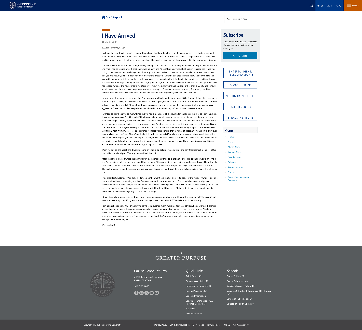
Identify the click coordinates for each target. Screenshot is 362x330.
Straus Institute (240, 117)
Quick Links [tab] (194, 271)
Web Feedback (192, 313)
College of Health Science (239, 303)
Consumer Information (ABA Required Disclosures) (199, 302)
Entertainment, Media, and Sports (240, 73)
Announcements (235, 167)
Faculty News (234, 157)
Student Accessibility (195, 281)
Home (231, 136)
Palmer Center (240, 107)
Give (338, 5)
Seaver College (234, 276)
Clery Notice (198, 324)
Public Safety (192, 276)
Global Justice (240, 85)
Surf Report (114, 17)
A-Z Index (190, 308)
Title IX (226, 324)
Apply (320, 5)
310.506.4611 (141, 286)
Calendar (232, 162)
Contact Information (196, 295)
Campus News (234, 152)
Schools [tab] (232, 271)
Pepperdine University (111, 324)
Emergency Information (197, 285)
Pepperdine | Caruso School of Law (22, 4)
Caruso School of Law (237, 281)
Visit (329, 5)
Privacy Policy (160, 324)
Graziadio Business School (239, 285)
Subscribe (240, 56)
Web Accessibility (240, 324)
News (230, 141)
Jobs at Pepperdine (195, 290)
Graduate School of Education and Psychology (249, 290)
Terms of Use (213, 324)
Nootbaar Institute (240, 96)
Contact (232, 172)
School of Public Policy (238, 298)
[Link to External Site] (181, 257)
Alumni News (234, 146)
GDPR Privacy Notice (180, 324)
